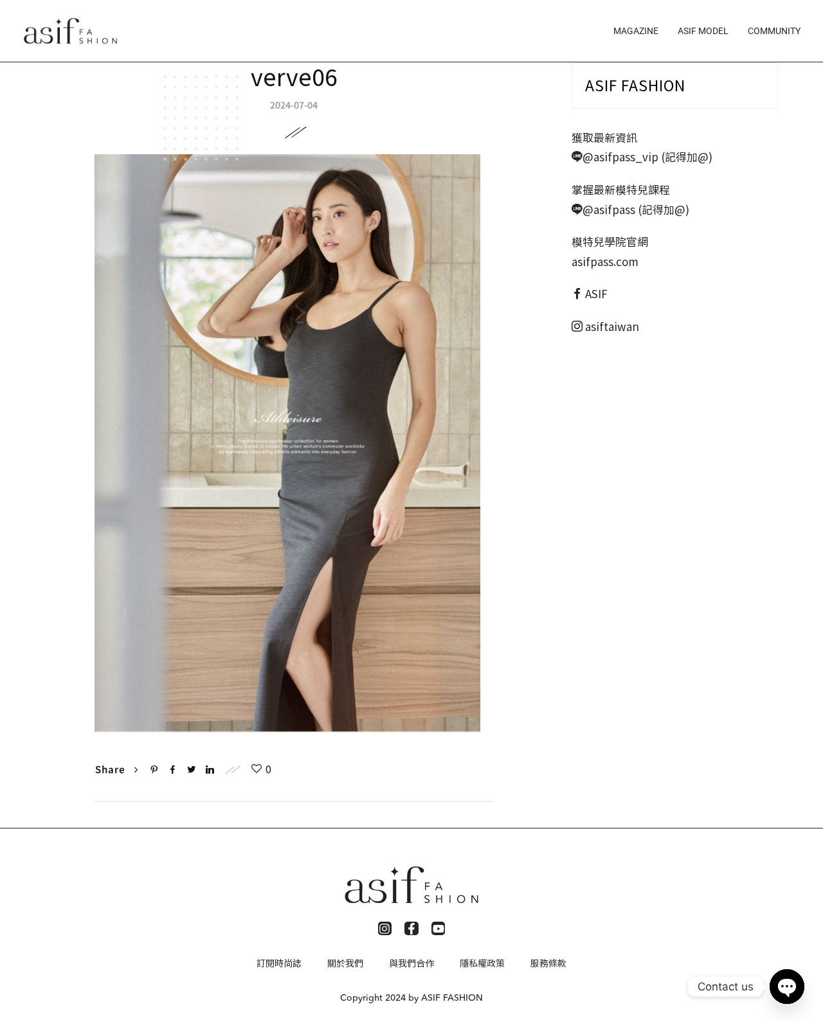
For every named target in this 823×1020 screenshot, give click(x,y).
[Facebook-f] (411, 929)
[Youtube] (438, 929)
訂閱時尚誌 (279, 962)
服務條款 (548, 962)
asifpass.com (605, 261)
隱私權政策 (482, 962)
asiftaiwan (611, 326)
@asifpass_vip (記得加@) (647, 156)
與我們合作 (411, 962)
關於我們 (345, 962)
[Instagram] (385, 929)
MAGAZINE (635, 31)
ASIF (596, 293)
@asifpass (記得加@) (636, 209)
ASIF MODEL (703, 31)
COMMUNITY (774, 31)
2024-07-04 (294, 104)
